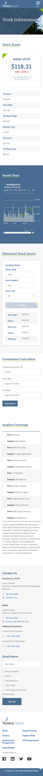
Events (8, 676)
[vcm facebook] (4, 759)
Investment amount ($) (12, 367)
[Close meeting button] (40, 768)
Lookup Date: (13, 265)
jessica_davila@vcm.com (17, 621)
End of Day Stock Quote (16, 690)
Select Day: (10, 291)
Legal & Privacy (29, 730)
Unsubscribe (8, 694)
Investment (10, 403)
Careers (5, 735)
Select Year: (10, 270)
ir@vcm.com (11, 597)
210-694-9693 (12, 618)
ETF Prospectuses (30, 740)
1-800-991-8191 (12, 646)
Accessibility (8, 747)
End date (6, 390)
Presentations (11, 681)
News (5, 730)
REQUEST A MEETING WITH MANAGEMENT (22, 771)
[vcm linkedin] (13, 759)
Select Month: (11, 280)
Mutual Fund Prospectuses (8, 741)
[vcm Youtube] (29, 759)
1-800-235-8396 (13, 636)
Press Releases (12, 671)
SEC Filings (10, 685)
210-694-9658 (12, 594)
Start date (6, 378)
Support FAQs (28, 735)
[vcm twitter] (21, 759)
